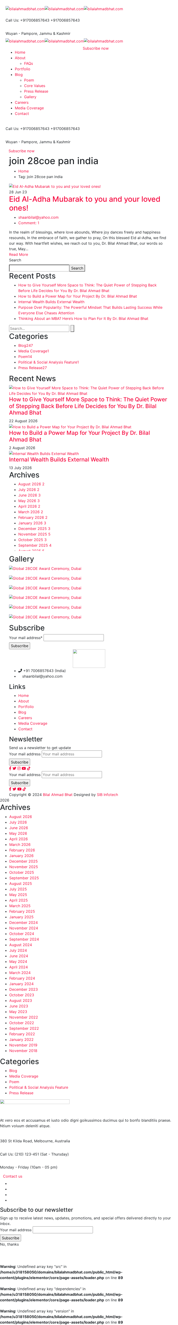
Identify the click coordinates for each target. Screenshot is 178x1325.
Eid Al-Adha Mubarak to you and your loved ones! (84, 203)
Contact (25, 729)
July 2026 (28, 489)
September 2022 (24, 1028)
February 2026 (33, 517)
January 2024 (21, 983)
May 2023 (18, 1011)
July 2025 (18, 889)
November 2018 (23, 1050)
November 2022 (23, 1017)
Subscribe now (22, 151)
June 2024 (18, 956)
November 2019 (23, 1045)
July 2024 (18, 950)
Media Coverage (33, 351)
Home (23, 171)
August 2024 (20, 944)
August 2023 (20, 1000)
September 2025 (34, 545)
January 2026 (32, 523)
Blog (25, 345)
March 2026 (30, 512)
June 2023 (18, 1006)
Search (15, 260)
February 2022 (22, 1034)
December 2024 (23, 922)
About (23, 701)
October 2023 (21, 995)
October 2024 (21, 933)
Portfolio (26, 706)
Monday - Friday (14, 1167)
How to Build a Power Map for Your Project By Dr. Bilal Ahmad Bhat (77, 296)
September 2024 (24, 939)
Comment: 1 (28, 223)
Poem (25, 356)
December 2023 (23, 989)
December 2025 (34, 528)
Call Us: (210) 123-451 (19, 1154)
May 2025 (18, 894)
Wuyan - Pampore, (22, 33)
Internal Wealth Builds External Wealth (51, 301)
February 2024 (22, 978)
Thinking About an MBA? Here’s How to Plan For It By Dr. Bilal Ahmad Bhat (83, 318)
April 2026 (29, 506)
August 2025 (20, 883)
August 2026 (31, 484)
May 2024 (18, 961)
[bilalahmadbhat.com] (25, 8)
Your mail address (25, 754)
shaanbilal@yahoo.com (38, 217)
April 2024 (18, 967)
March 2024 (20, 972)
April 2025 (18, 900)
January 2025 (21, 917)
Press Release (32, 367)
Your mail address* (25, 637)
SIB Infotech (107, 794)
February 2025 (22, 911)
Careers (25, 717)
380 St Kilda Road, (16, 1141)
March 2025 (20, 905)
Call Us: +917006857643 (27, 20)
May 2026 (29, 500)
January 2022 (21, 1039)
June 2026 (29, 495)
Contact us (12, 1176)
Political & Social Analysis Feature (48, 362)
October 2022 (21, 1022)
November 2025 (34, 534)
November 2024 (23, 928)
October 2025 (32, 539)
